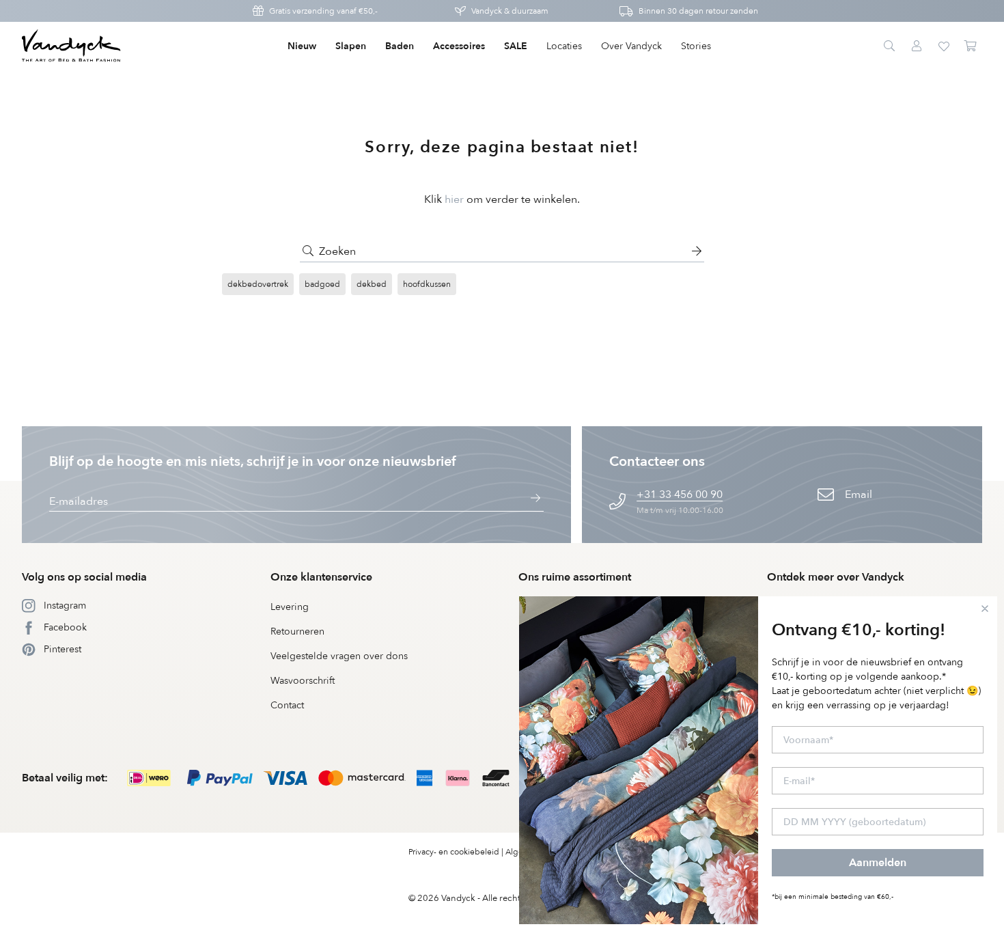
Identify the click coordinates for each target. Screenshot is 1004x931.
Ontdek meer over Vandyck (835, 577)
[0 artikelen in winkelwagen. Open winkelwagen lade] (971, 46)
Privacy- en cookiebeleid (453, 851)
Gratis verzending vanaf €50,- (323, 10)
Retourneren (297, 631)
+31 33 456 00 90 (680, 494)
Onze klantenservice (321, 577)
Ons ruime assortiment (574, 577)
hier (454, 199)
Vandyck (458, 898)
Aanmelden (877, 862)
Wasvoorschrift (302, 680)
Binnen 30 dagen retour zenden (698, 10)
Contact (287, 705)
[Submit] (308, 251)
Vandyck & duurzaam (509, 10)
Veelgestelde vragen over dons (339, 656)
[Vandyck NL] (71, 46)
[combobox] (502, 251)
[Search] (889, 46)
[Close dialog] (985, 608)
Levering (289, 606)
